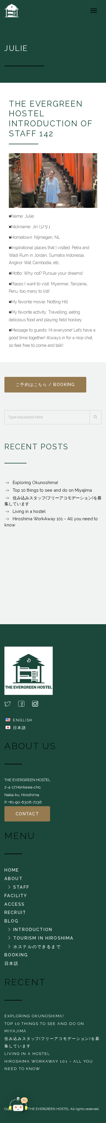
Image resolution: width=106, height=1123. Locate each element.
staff (21, 887)
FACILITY (15, 895)
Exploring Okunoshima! (35, 482)
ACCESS (14, 904)
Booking (16, 954)
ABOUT (13, 878)
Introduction (32, 929)
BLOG (11, 920)
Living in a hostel (29, 511)
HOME (11, 869)
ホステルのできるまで (37, 946)
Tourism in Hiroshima (43, 937)
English (23, 720)
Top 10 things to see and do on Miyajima (52, 490)
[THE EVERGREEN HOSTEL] (13, 10)
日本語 (19, 728)
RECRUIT (15, 912)
